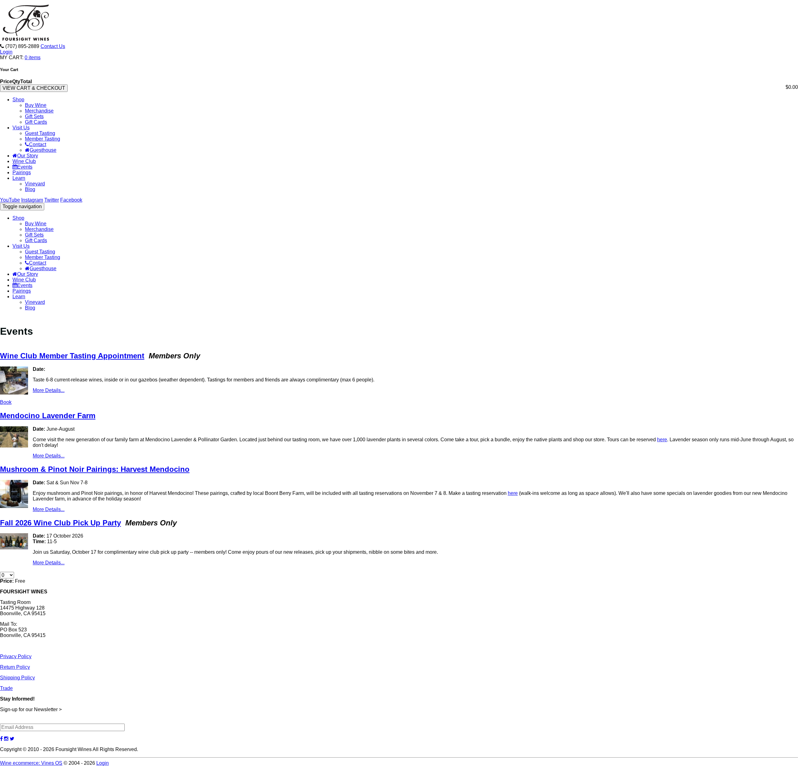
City (314, 361)
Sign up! (399, 455)
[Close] (490, 295)
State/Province (327, 392)
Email (316, 330)
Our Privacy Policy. (352, 437)
